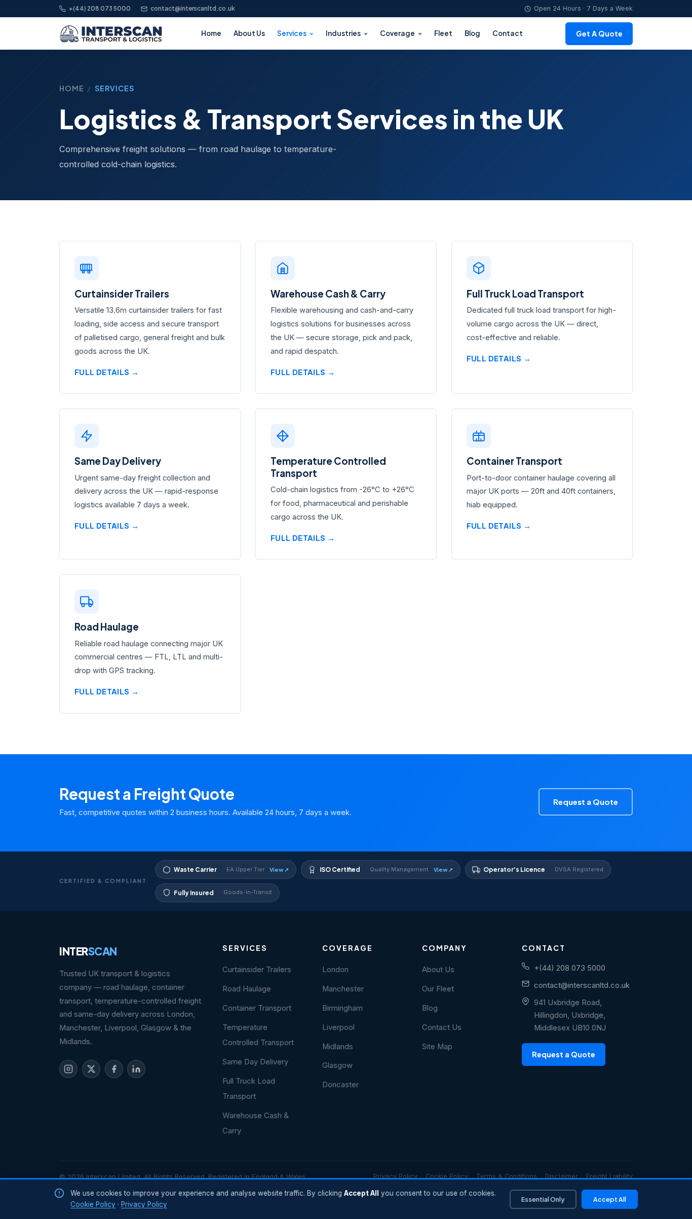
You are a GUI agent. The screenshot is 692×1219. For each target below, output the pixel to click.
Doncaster (340, 1084)
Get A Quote (599, 33)
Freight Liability (609, 1176)
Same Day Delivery (255, 1061)
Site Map (437, 1046)
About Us (249, 33)
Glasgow (337, 1065)
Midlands (337, 1046)
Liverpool (338, 1027)
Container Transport (256, 1008)
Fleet (443, 33)
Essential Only (543, 1199)
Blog (472, 33)
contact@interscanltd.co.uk (192, 8)
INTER (88, 951)
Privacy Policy (395, 1176)
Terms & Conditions (506, 1176)
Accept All (609, 1199)
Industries (343, 33)
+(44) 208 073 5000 (100, 8)
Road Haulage (246, 988)
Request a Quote (585, 801)
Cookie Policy (447, 1176)
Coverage (397, 33)
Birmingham (342, 1008)
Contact (507, 33)
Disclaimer (561, 1176)
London (335, 969)
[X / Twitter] (91, 1069)
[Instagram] (68, 1069)
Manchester (343, 988)
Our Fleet (438, 988)
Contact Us (442, 1027)
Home (211, 33)
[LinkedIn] (136, 1069)
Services (291, 33)
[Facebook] (114, 1069)
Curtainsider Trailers (256, 969)
